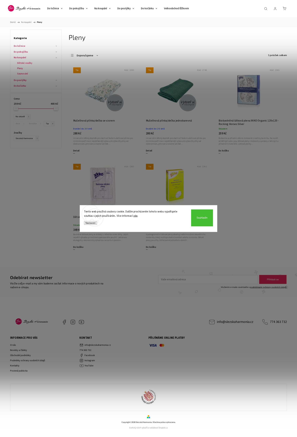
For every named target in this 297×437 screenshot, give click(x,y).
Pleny (20, 68)
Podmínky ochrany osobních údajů (27, 360)
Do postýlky (20, 80)
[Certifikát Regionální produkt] (148, 397)
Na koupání (20, 57)
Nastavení (90, 223)
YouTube (81, 322)
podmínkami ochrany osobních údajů (268, 287)
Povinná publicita (19, 371)
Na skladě (22, 116)
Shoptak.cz (163, 427)
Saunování (22, 73)
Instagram (72, 322)
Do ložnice (19, 46)
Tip (49, 123)
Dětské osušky (24, 63)
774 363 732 (278, 321)
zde (135, 216)
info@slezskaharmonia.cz (235, 321)
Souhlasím (202, 218)
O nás (13, 345)
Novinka (35, 123)
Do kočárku (20, 86)
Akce (20, 123)
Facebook (64, 322)
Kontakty (14, 365)
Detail (76, 150)
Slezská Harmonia (26, 138)
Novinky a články (18, 350)
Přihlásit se (273, 279)
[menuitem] (54, 8)
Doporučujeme (85, 55)
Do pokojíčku (21, 52)
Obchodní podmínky (20, 355)
